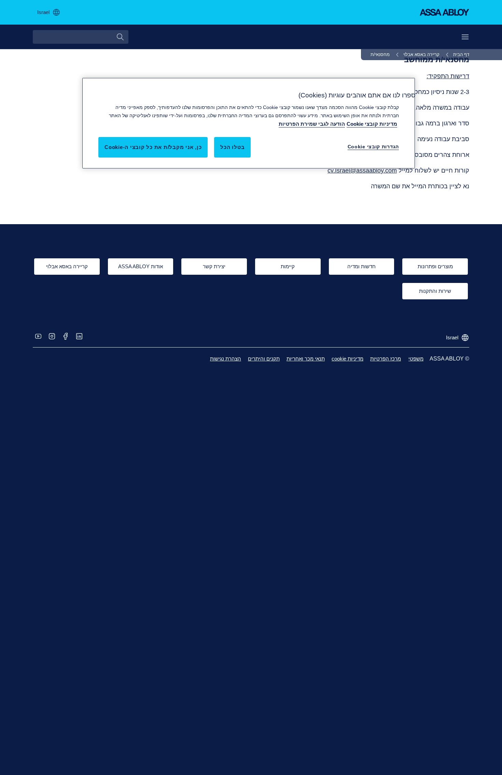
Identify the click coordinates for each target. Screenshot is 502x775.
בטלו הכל (232, 147)
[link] (456, 54)
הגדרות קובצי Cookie (373, 146)
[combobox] (80, 37)
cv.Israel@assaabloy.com (362, 170)
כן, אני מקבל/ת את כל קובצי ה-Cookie (152, 147)
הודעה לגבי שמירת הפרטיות (312, 123)
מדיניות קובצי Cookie (372, 123)
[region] (248, 123)
